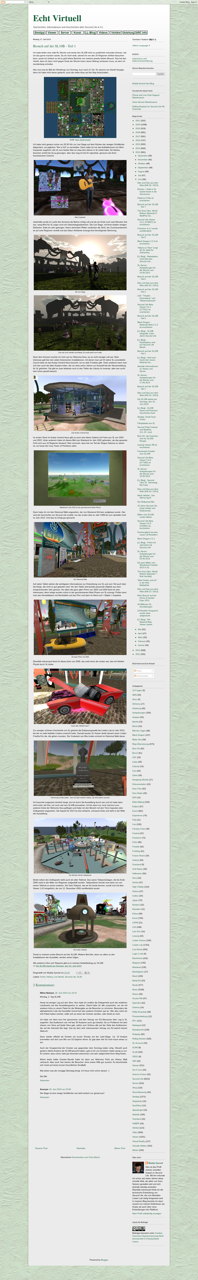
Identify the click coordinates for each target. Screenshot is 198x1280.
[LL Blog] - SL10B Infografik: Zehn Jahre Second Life (146, 333)
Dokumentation (139, 784)
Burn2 (135, 753)
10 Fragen (137, 690)
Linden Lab (137, 945)
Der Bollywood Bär (145, 502)
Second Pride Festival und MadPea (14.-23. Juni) (147, 429)
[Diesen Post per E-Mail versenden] (77, 972)
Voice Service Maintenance (144, 102)
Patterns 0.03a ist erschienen (145, 199)
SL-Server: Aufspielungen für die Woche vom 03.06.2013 (146, 555)
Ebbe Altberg (138, 802)
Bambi (135, 722)
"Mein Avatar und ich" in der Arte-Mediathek (147, 582)
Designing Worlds (140, 779)
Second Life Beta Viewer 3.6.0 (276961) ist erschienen (145, 524)
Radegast (136, 1025)
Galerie (135, 860)
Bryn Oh (136, 748)
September (143, 167)
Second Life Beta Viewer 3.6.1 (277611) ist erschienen (145, 308)
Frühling (136, 851)
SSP (134, 1061)
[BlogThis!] (80, 972)
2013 (138, 152)
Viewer (135, 1137)
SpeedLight (137, 1110)
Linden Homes (139, 940)
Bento (135, 726)
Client (135, 775)
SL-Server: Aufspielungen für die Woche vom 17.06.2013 (146, 379)
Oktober (142, 163)
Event (43, 977)
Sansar (135, 1065)
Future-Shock (138, 855)
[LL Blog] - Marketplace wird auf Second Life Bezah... (146, 343)
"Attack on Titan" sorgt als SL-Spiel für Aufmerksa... (147, 250)
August (141, 171)
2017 (138, 136)
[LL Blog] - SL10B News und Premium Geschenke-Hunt (147, 410)
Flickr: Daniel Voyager (83, 140)
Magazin (136, 963)
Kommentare (142, 676)
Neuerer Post (41, 1148)
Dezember (143, 156)
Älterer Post (119, 1148)
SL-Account (137, 1043)
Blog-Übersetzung (140, 744)
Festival (135, 833)
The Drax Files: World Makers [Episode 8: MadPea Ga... (147, 213)
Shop (134, 1087)
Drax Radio (137, 793)
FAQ (134, 820)
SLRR (135, 1047)
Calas (135, 762)
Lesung (135, 936)
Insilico (135, 896)
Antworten (44, 1080)
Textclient (136, 1119)
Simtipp (135, 1096)
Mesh (134, 976)
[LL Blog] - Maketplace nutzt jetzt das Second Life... (147, 258)
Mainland (136, 967)
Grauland (136, 864)
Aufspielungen (138, 713)
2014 (138, 148)
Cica (134, 771)
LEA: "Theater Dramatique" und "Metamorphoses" (146, 298)
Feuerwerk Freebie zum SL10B (146, 452)
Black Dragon (138, 735)
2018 (138, 132)
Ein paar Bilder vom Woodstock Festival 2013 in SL (147, 565)
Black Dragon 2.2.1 (146, 538)
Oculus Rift (137, 998)
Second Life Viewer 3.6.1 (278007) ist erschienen (146, 222)
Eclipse (135, 806)
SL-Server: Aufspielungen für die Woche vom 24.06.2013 (146, 269)
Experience (137, 815)
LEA (134, 927)
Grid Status (137, 869)
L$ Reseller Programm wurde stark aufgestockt (147, 613)
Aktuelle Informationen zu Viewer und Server (147, 368)
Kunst (135, 918)
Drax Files (137, 788)
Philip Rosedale (139, 1012)
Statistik (135, 1114)
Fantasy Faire (138, 829)
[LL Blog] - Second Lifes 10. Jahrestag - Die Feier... (147, 482)
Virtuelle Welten (139, 1146)
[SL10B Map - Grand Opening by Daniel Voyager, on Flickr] (80, 137)
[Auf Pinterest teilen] (88, 972)
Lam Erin (136, 931)
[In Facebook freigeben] (85, 972)
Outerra (135, 1007)
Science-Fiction (139, 1074)
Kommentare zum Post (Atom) (86, 1157)
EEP (134, 797)
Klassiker (136, 909)
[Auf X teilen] (83, 972)
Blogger (104, 1260)
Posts (138, 671)
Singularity (137, 1101)
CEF (134, 757)
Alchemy (136, 704)
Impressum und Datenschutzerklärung (142, 59)
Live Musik (59, 977)
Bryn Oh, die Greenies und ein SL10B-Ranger (147, 438)
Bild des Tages (139, 731)
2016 (138, 140)
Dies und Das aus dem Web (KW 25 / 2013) (147, 284)
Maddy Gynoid (155, 1163)
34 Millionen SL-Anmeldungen (144, 605)
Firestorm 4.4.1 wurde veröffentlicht (147, 229)
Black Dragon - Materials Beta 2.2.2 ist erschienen (147, 324)
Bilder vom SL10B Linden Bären (145, 515)
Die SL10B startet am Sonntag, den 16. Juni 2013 (58, 966)
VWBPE (135, 1123)
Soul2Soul (137, 1105)
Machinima (137, 958)
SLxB (79, 977)
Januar (141, 645)
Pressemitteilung (140, 1016)
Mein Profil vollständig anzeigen (146, 1213)
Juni (140, 179)
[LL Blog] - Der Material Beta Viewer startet (144, 622)
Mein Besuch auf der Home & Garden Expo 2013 (146, 598)
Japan (135, 900)
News (134, 989)
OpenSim (136, 1003)
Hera (134, 878)
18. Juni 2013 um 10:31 (66, 993)
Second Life (70, 977)
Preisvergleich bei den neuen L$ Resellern (147, 533)
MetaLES (136, 980)
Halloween (137, 873)
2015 (138, 144)
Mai (140, 629)
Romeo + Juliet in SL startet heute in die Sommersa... (147, 191)
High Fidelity (138, 887)
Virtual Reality (138, 1141)
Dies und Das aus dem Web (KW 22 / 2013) (147, 590)
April (140, 633)
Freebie (135, 846)
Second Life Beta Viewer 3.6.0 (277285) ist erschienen (145, 461)
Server (135, 1083)
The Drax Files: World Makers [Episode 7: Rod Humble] (147, 574)
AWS (134, 695)
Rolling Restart (139, 1039)
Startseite (81, 1148)
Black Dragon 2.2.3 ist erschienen (147, 242)
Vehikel (135, 1128)
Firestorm (136, 838)
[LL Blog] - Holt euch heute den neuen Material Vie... (146, 360)
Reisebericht (138, 1030)
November (143, 159)
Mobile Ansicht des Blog (143, 83)
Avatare (135, 717)
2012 (138, 650)
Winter (135, 1150)
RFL (134, 1021)
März (140, 637)
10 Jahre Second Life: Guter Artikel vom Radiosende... (147, 508)
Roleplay (136, 1034)
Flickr (134, 842)
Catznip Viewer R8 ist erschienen (147, 446)
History (50, 977)
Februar (142, 641)
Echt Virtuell (57, 17)
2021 (138, 120)
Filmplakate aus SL (146, 423)
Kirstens (136, 905)
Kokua (135, 913)
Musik (135, 985)
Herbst (135, 882)
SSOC (135, 1056)
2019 (138, 128)
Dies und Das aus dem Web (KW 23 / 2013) (147, 490)
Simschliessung (139, 1092)
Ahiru (134, 699)
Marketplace (138, 972)
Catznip (135, 766)
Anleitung (136, 708)
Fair (134, 824)
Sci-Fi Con (137, 1070)
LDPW (135, 922)
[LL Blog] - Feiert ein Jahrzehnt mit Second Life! (146, 545)
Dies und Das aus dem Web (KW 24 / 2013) (147, 394)
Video (135, 1132)
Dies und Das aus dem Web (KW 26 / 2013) (147, 184)
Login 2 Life (137, 954)
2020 (138, 124)
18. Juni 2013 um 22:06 (60, 1089)
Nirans (135, 994)
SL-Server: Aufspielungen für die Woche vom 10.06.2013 (146, 472)
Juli (140, 175)
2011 (138, 654)
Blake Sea (137, 739)
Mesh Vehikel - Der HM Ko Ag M (146, 496)
